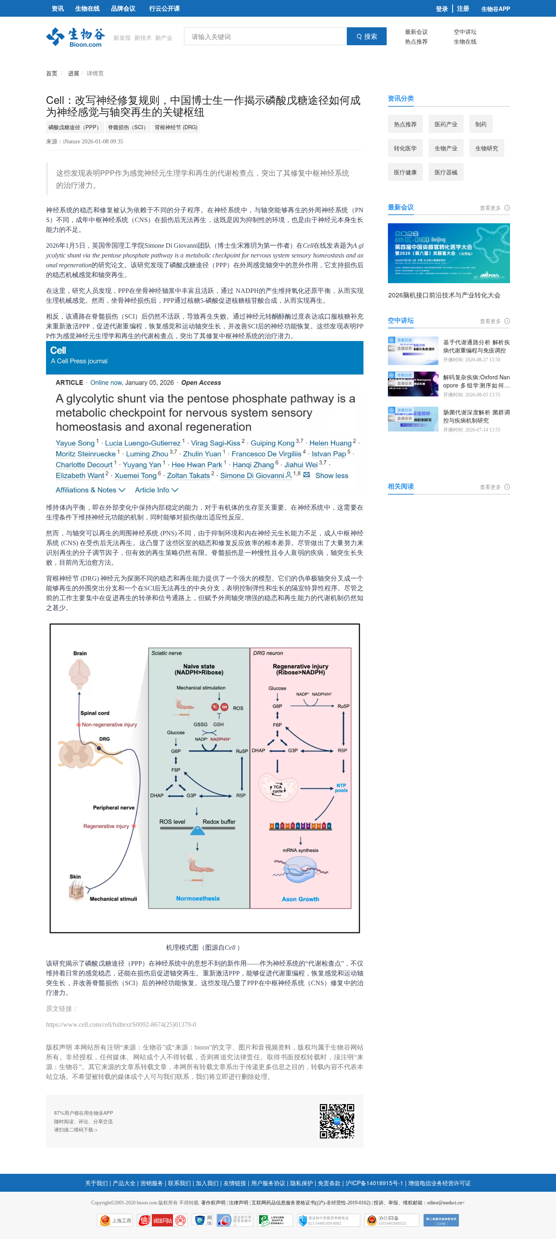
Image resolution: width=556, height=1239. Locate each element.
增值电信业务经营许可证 (439, 1183)
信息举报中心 (275, 1220)
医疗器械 (446, 172)
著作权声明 (213, 1203)
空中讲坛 (465, 31)
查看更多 (491, 207)
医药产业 (446, 124)
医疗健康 (405, 172)
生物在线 (465, 41)
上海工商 (121, 1221)
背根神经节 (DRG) (176, 127)
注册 (463, 8)
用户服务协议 (268, 1183)
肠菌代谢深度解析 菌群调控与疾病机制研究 (476, 416)
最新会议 (416, 31)
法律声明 (238, 1203)
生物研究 (486, 148)
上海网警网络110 (162, 1220)
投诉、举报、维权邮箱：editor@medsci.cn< (419, 1203)
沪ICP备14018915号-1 (374, 1183)
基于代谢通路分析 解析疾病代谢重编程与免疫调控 (476, 346)
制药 (481, 124)
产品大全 (124, 1183)
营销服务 (151, 1183)
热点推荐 (416, 41)
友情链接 (234, 1183)
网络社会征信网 (209, 1220)
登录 (442, 8)
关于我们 (96, 1183)
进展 (73, 73)
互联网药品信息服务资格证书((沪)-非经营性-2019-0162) (311, 1203)
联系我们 (179, 1183)
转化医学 (405, 148)
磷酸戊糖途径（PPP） (75, 127)
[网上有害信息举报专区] (441, 1220)
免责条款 (329, 1183)
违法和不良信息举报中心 (235, 1220)
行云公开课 (164, 8)
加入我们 (207, 1183)
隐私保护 (301, 1183)
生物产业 (446, 148)
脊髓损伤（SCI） (128, 127)
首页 (51, 73)
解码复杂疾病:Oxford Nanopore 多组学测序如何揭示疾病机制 (476, 381)
